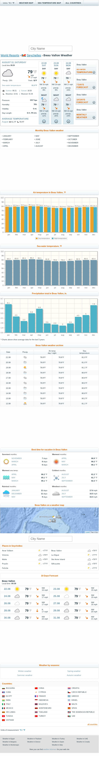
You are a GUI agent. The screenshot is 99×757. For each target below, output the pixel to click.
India (8, 700)
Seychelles (34, 55)
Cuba (8, 692)
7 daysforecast (82, 86)
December (73, 146)
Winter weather (24, 671)
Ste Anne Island (58, 559)
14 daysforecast (82, 101)
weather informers (49, 749)
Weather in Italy (57, 745)
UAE (73, 716)
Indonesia (43, 700)
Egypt (9, 696)
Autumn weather (74, 675)
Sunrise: (9, 91)
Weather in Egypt (9, 739)
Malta (74, 704)
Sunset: (24, 91)
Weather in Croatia (83, 742)
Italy (8, 704)
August (5, 122)
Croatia (75, 688)
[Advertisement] (49, 26)
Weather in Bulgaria (9, 742)
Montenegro (45, 708)
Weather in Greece (33, 742)
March (6, 143)
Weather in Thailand (34, 739)
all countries (92, 724)
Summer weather (24, 675)
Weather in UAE (82, 739)
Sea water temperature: (11, 85)
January (7, 136)
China (41, 688)
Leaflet (87, 532)
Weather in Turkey (58, 739)
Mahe (4, 559)
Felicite (5, 568)
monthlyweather (81, 116)
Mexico (9, 708)
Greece (75, 696)
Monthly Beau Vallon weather (49, 130)
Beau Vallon (56, 551)
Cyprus (42, 692)
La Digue (55, 555)
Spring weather (73, 671)
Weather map (26, 3)
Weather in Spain (58, 742)
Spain (74, 708)
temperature (84, 71)
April (5, 146)
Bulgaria (10, 688)
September (73, 136)
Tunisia (9, 716)
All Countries (73, 3)
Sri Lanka (10, 712)
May (37, 136)
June (38, 139)
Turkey (42, 716)
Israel (74, 700)
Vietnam (10, 720)
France (42, 696)
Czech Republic (79, 692)
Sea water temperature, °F (49, 246)
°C (9, 3)
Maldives (43, 704)
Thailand (43, 712)
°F (13, 3)
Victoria (5, 555)
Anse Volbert (7, 551)
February (8, 139)
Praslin (5, 564)
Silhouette (55, 564)
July (38, 143)
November (73, 143)
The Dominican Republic (83, 712)
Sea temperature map (49, 3)
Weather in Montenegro (11, 745)
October (72, 139)
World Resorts (10, 55)
